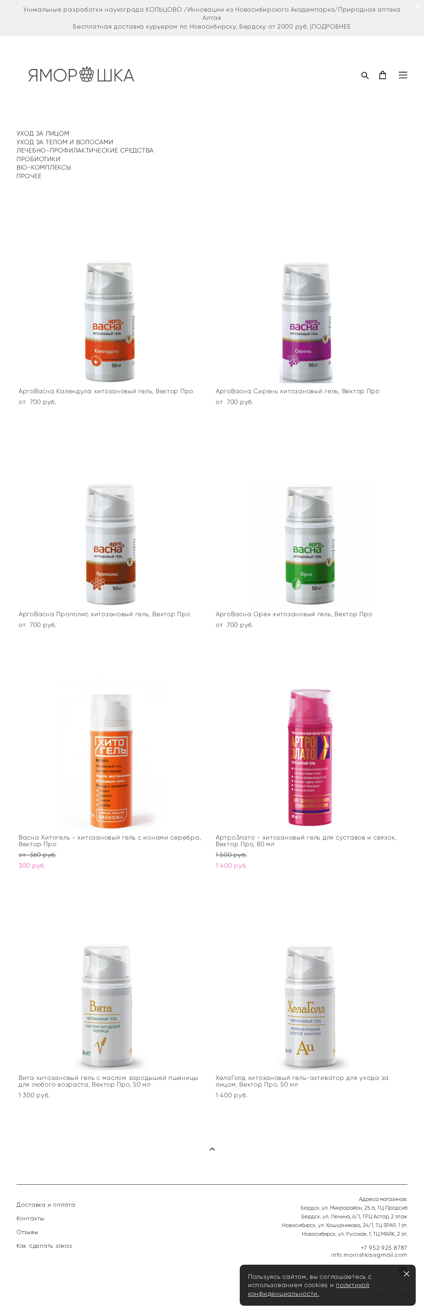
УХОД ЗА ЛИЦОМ (43, 133)
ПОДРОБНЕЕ (331, 26)
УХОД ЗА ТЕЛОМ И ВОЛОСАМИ (65, 142)
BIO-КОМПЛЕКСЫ (44, 167)
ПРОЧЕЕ (29, 176)
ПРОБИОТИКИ (38, 159)
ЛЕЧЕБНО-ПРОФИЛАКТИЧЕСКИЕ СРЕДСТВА (85, 150)
